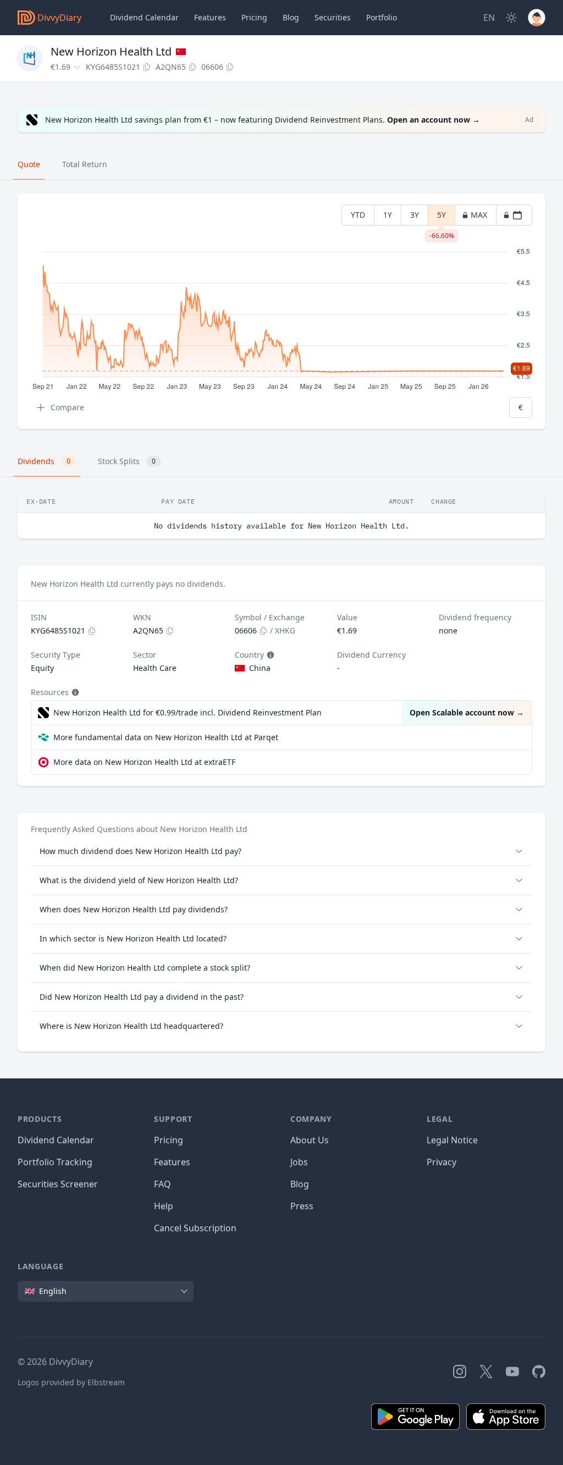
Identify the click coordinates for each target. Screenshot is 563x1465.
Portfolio (381, 17)
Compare (67, 407)
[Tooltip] (269, 655)
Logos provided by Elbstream (71, 1382)
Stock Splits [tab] (127, 461)
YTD (358, 215)
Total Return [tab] (84, 164)
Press (301, 1206)
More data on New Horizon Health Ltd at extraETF (144, 762)
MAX (479, 215)
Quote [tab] (29, 164)
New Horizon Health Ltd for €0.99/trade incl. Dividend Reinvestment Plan (187, 712)
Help (163, 1206)
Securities (332, 17)
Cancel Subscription (195, 1228)
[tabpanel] (281, 311)
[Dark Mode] (511, 17)
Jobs (299, 1162)
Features (210, 17)
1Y (387, 215)
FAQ (162, 1184)
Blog (299, 1184)
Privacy (441, 1162)
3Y (414, 215)
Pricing (254, 17)
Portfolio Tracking (55, 1162)
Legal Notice (452, 1140)
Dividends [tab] (44, 461)
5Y (441, 217)
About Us (309, 1140)
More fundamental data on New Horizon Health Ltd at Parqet (165, 737)
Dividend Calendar (144, 17)
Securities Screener (58, 1184)
